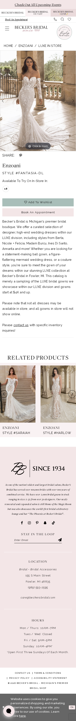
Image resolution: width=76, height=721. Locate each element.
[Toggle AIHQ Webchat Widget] (9, 711)
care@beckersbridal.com (38, 597)
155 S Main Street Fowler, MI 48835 (38, 578)
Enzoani (26, 45)
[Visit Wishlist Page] (69, 19)
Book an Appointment (38, 212)
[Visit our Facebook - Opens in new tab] (22, 523)
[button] (7, 28)
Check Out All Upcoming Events (38, 4)
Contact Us (22, 673)
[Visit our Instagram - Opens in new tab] (29, 523)
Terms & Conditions (47, 673)
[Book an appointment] (64, 32)
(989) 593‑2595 (38, 587)
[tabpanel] (38, 101)
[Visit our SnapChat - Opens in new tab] (45, 523)
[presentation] (17, 393)
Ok (72, 707)
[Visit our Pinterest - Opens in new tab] (37, 523)
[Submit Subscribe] (59, 540)
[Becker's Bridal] (31, 29)
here (22, 715)
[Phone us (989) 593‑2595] (55, 19)
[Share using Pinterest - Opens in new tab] (20, 155)
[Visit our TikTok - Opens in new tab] (53, 523)
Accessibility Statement (50, 678)
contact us (21, 325)
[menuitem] (16, 19)
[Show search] (62, 19)
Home (8, 45)
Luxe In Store (49, 45)
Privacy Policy (19, 678)
